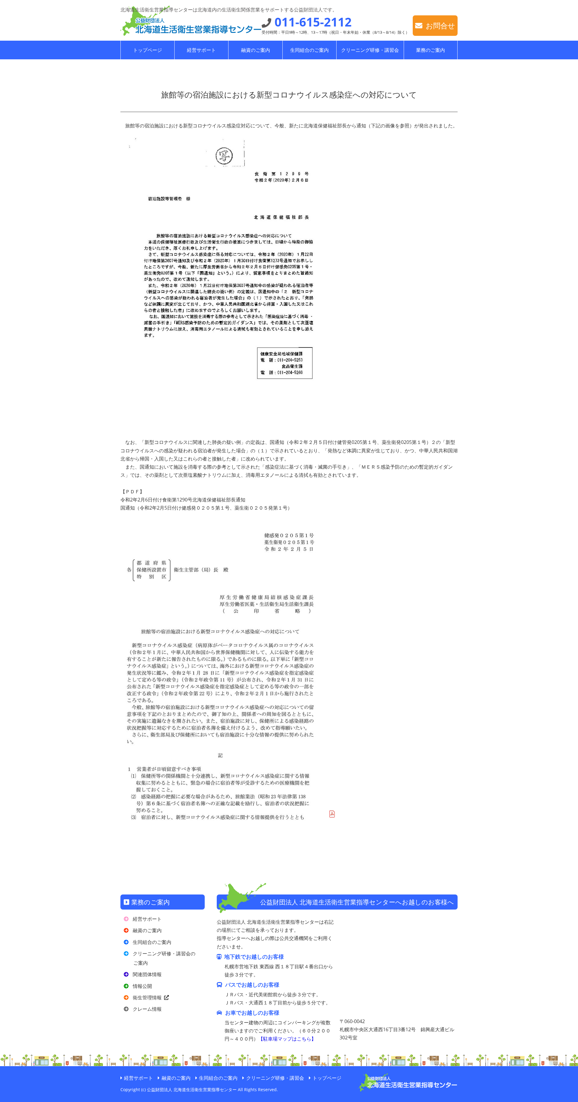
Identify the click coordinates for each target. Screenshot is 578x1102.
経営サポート (201, 50)
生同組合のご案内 (309, 50)
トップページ (147, 50)
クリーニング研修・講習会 (370, 50)
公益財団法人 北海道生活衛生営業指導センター (184, 25)
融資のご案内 (255, 50)
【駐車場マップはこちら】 (287, 1038)
